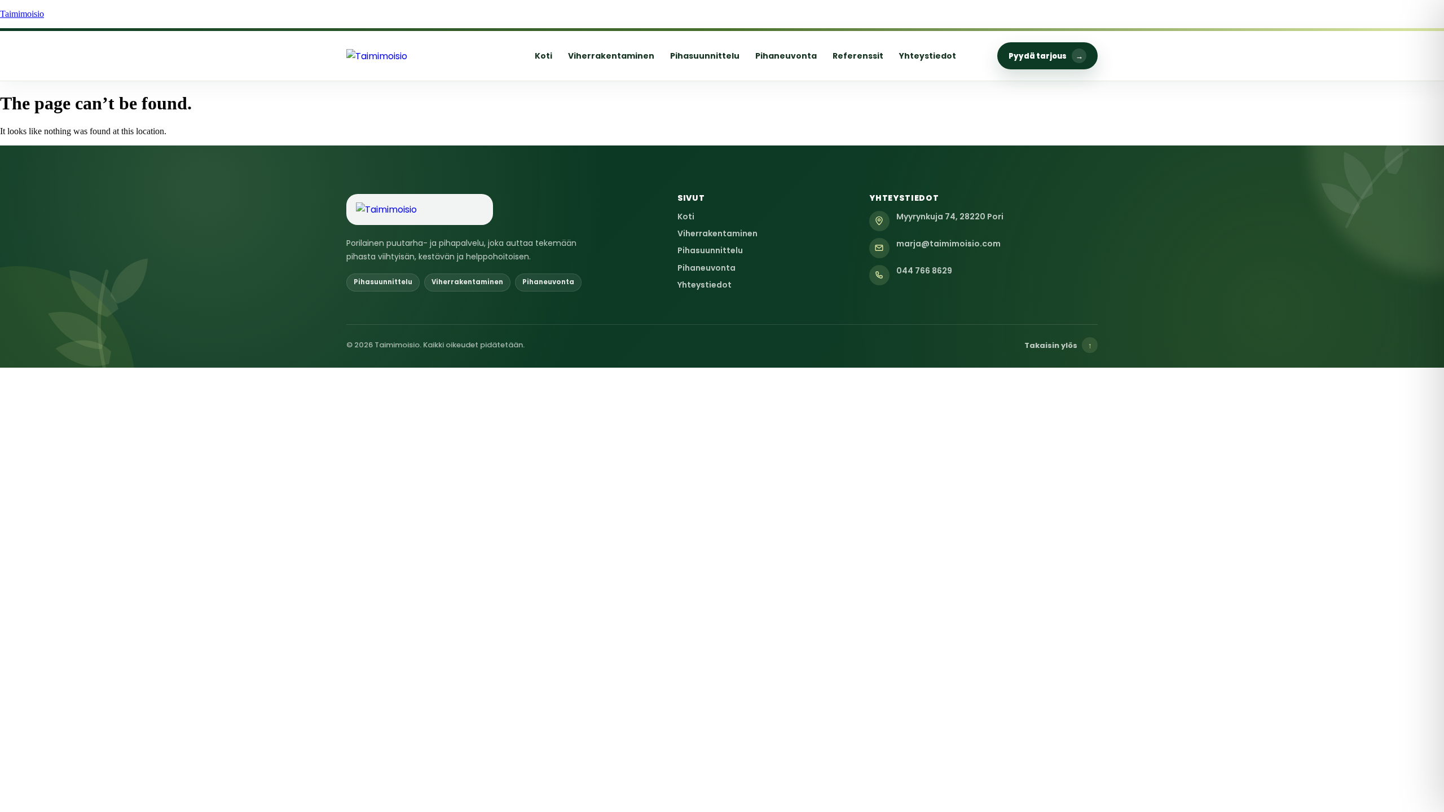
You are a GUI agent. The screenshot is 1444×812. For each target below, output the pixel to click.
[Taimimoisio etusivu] (419, 56)
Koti (543, 56)
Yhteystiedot (927, 56)
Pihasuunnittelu (704, 56)
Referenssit (858, 56)
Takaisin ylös (1058, 345)
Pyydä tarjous (1046, 56)
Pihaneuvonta (786, 56)
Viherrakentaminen (611, 56)
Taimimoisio (22, 14)
